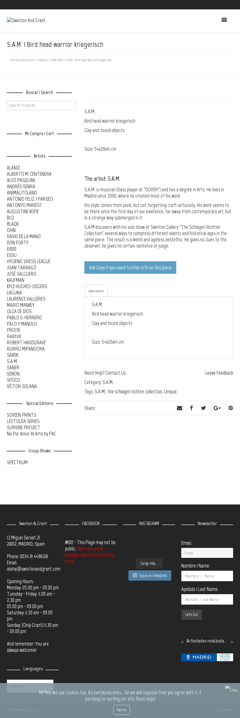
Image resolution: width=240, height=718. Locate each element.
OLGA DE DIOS (19, 311)
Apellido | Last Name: (199, 589)
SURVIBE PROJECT (23, 427)
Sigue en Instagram (153, 575)
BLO (10, 217)
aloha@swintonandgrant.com (33, 569)
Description (96, 291)
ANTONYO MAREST (24, 205)
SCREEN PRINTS (21, 415)
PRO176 (13, 330)
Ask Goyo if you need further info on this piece (130, 267)
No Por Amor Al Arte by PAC (31, 433)
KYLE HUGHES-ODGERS (27, 286)
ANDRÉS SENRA (21, 186)
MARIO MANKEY (20, 305)
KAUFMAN (15, 280)
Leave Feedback (219, 373)
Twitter (205, 4)
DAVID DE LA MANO (24, 236)
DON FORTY (17, 242)
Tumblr (232, 4)
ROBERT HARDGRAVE (26, 342)
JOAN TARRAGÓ (21, 267)
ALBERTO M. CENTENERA (29, 174)
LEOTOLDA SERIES (23, 421)
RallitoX (14, 336)
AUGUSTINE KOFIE (23, 211)
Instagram (223, 4)
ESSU (12, 255)
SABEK (12, 355)
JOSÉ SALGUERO (21, 274)
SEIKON (13, 374)
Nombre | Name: (195, 566)
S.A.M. (107, 382)
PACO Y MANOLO (22, 324)
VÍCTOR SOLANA (22, 386)
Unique (170, 391)
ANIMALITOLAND (22, 192)
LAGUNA (14, 292)
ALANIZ (13, 168)
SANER (13, 367)
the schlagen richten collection (135, 391)
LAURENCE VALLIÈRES (26, 299)
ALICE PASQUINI (21, 180)
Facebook (214, 4)
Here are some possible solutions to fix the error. (89, 554)
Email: (186, 543)
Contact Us (116, 373)
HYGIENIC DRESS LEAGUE (28, 261)
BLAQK (12, 224)
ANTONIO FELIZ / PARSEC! (30, 199)
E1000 (11, 249)
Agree (122, 709)
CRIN (11, 230)
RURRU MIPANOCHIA (26, 349)
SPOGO (13, 380)
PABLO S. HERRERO (24, 317)
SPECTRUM (17, 462)
